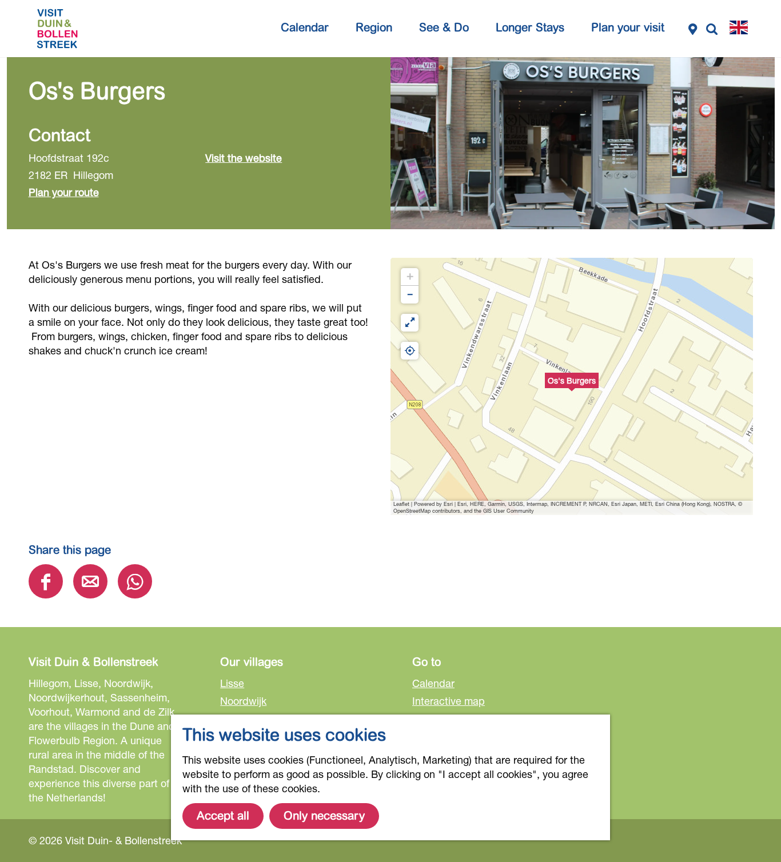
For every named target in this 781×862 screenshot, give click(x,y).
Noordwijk (243, 701)
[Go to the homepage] (57, 28)
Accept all (223, 816)
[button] (572, 386)
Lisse (232, 683)
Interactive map (448, 701)
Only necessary (324, 816)
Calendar (433, 683)
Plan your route (64, 192)
